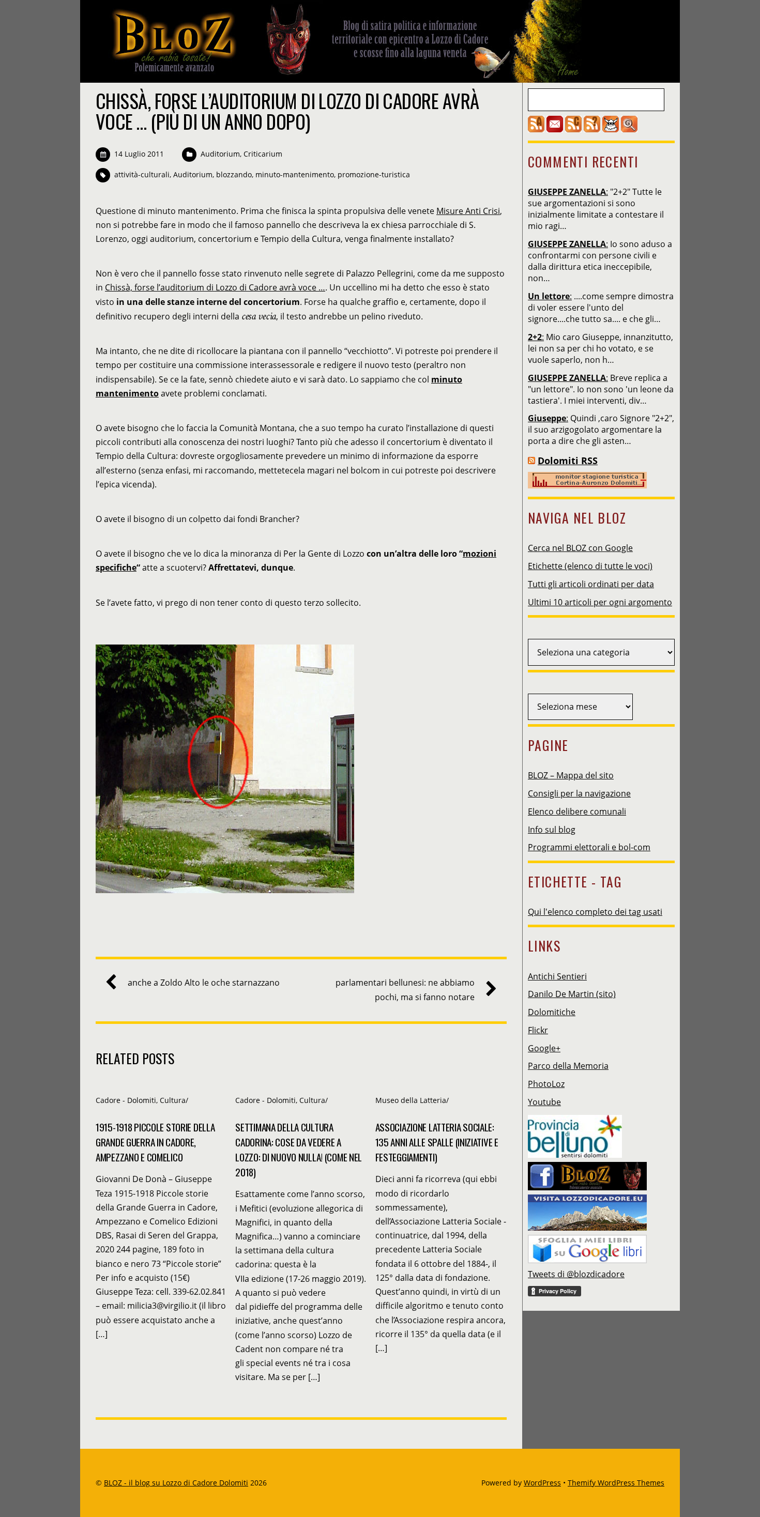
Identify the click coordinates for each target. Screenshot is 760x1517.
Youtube (544, 1102)
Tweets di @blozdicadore (576, 1274)
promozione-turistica (374, 174)
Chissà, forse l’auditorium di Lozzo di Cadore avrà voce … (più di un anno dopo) (287, 110)
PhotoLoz (546, 1084)
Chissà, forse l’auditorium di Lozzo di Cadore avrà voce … (215, 287)
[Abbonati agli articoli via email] (554, 129)
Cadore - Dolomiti (126, 1100)
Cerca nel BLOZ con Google (580, 548)
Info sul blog (551, 829)
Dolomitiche (551, 1012)
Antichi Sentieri (557, 976)
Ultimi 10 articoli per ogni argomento (600, 602)
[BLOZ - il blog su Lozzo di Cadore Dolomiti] (339, 74)
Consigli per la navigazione (579, 793)
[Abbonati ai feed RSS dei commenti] (573, 129)
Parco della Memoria (568, 1065)
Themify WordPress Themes (616, 1483)
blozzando (234, 174)
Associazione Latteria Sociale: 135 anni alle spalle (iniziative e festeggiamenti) (436, 1142)
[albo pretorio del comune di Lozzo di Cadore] (610, 129)
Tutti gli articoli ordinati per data (591, 584)
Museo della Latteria (410, 1100)
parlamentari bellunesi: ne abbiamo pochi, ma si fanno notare (405, 989)
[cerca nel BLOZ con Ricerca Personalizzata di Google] (629, 129)
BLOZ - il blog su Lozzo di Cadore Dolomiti (176, 1483)
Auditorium (220, 154)
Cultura (173, 1100)
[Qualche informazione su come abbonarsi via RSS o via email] (592, 129)
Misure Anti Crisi (468, 211)
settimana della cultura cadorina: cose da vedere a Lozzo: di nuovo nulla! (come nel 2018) (298, 1149)
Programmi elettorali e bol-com (589, 847)
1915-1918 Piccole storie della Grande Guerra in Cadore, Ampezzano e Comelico (155, 1142)
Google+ (544, 1048)
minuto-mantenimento (294, 174)
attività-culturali (142, 174)
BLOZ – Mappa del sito (571, 775)
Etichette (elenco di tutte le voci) (590, 566)
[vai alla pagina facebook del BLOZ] (587, 1173)
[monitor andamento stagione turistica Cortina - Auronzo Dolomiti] (587, 485)
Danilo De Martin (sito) (572, 994)
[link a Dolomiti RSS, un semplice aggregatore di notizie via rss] (531, 460)
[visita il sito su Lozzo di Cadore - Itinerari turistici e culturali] (587, 1209)
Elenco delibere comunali (577, 811)
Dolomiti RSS (568, 460)
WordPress (542, 1483)
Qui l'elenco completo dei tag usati (595, 911)
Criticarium (263, 154)
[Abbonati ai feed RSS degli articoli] (536, 129)
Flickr (538, 1030)
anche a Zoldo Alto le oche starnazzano (204, 982)
